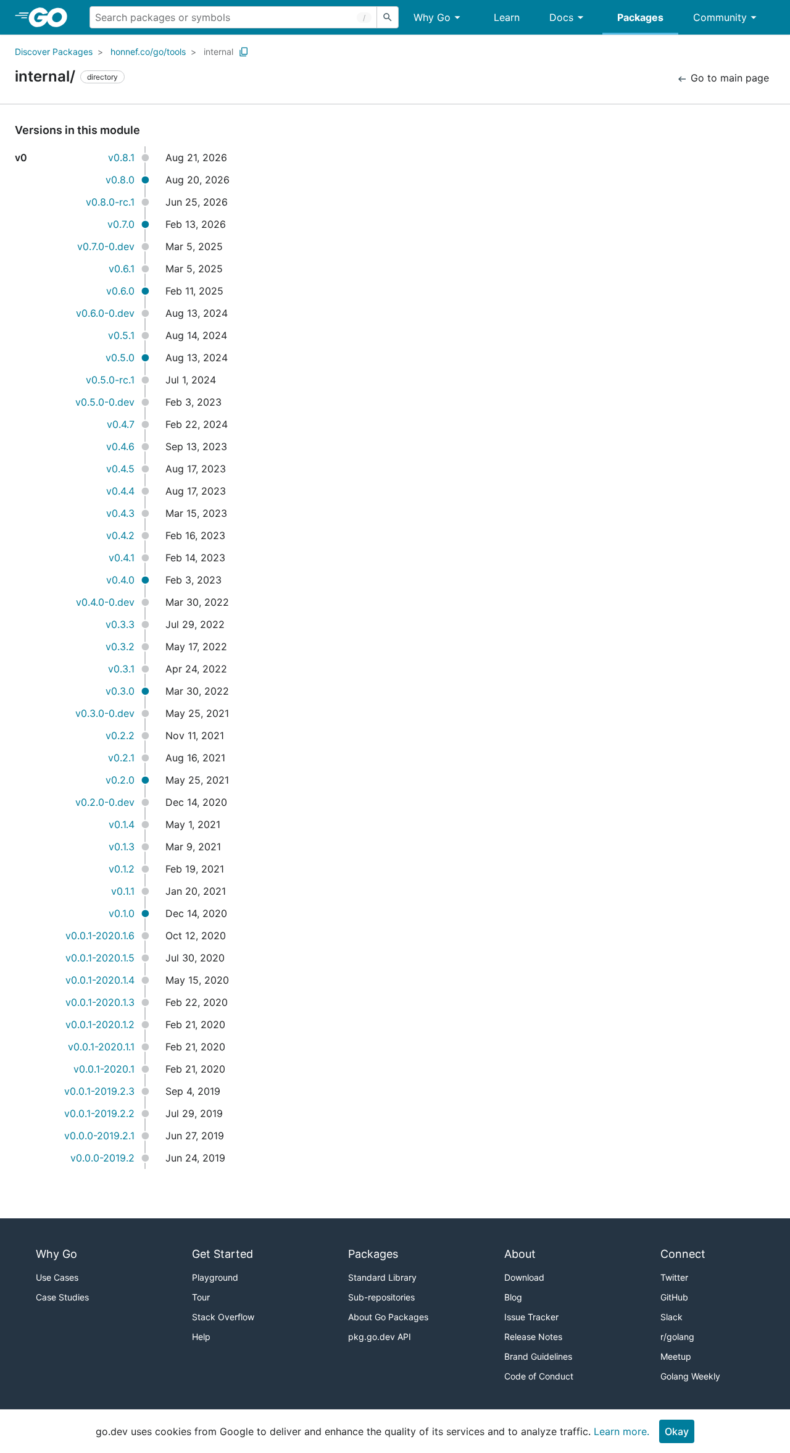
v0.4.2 (120, 535)
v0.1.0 (122, 913)
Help (201, 1336)
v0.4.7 (121, 424)
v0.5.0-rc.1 (110, 380)
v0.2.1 (121, 758)
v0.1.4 (122, 824)
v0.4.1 (122, 557)
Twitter (674, 1277)
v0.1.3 (122, 846)
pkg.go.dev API (379, 1336)
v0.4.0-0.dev (105, 602)
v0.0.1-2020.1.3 (100, 1002)
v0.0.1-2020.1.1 (101, 1047)
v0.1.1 (123, 891)
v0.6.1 (122, 268)
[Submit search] (387, 17)
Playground (215, 1277)
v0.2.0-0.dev (105, 802)
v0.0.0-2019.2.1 (99, 1135)
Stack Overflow (223, 1317)
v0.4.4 (120, 491)
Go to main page (728, 78)
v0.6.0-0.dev (105, 313)
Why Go (432, 17)
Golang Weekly (690, 1376)
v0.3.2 (120, 646)
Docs (561, 17)
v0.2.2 (120, 735)
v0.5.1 (121, 335)
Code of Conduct (538, 1376)
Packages (640, 17)
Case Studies (62, 1297)
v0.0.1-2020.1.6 (100, 935)
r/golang (677, 1336)
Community (720, 17)
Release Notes (533, 1336)
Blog (513, 1297)
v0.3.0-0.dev (105, 713)
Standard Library (382, 1277)
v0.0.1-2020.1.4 (100, 980)
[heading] (52, 17)
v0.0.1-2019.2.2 (99, 1113)
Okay (677, 1431)
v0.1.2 (122, 869)
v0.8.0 (120, 180)
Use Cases (57, 1277)
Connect (682, 1253)
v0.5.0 (120, 357)
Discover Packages (54, 51)
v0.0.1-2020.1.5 (100, 958)
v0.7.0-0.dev (106, 246)
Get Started (222, 1253)
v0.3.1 (121, 669)
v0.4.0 (120, 580)
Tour (201, 1297)
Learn (507, 17)
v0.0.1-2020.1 (104, 1069)
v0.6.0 (120, 291)
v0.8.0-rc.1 (110, 202)
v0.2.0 (120, 780)
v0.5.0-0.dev (105, 402)
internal (218, 51)
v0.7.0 (121, 224)
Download (524, 1277)
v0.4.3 (120, 513)
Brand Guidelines (538, 1356)
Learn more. (621, 1431)
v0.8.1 (121, 157)
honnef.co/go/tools (148, 51)
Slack (671, 1317)
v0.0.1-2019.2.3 (99, 1091)
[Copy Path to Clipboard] (243, 51)
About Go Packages (388, 1317)
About (520, 1253)
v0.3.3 (120, 624)
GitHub (674, 1297)
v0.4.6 (120, 446)
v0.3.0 (120, 691)
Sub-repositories (381, 1297)
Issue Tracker (531, 1317)
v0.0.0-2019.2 (102, 1158)
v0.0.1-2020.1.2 (100, 1024)
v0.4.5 (120, 469)
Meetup (675, 1356)
